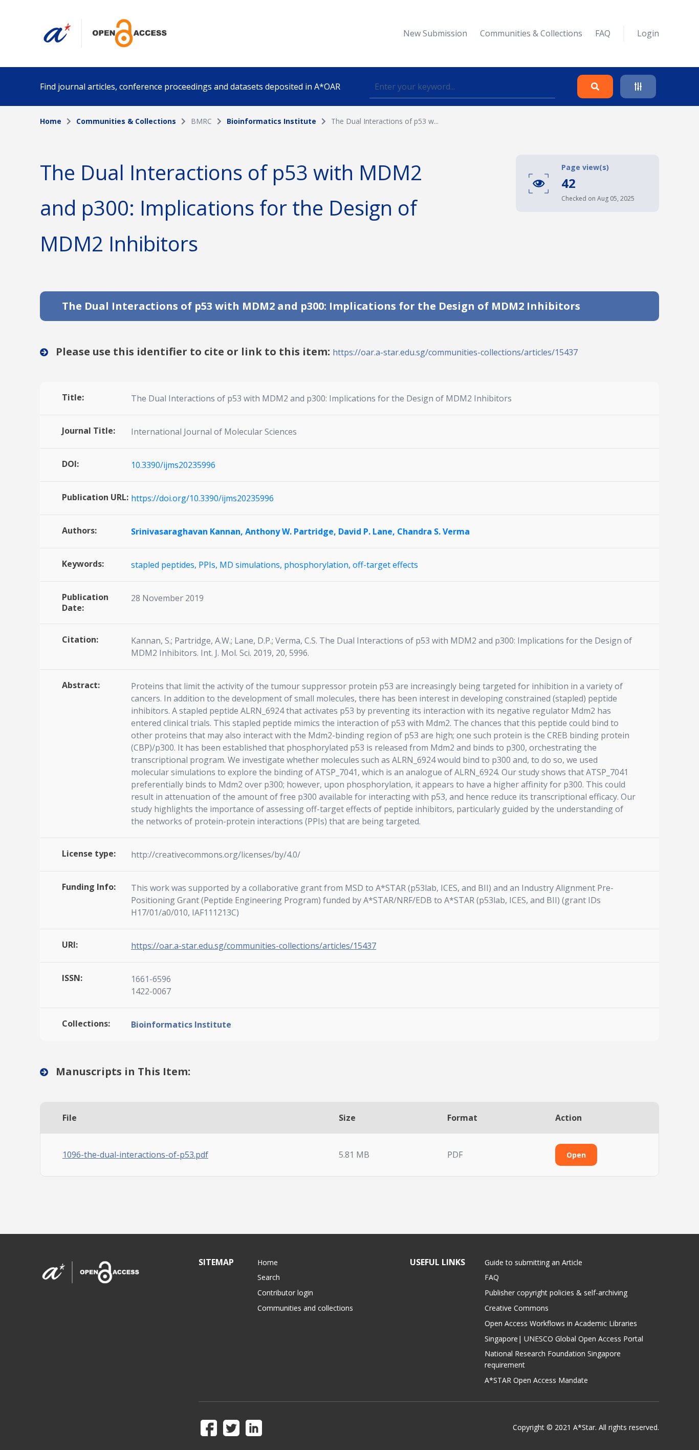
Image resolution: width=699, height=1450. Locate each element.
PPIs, (209, 564)
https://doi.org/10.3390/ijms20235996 (202, 498)
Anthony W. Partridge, (291, 531)
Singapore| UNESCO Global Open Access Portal (564, 1339)
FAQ (602, 33)
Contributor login (285, 1292)
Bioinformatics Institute (271, 121)
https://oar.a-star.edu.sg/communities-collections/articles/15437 (455, 352)
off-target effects (385, 564)
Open (576, 1155)
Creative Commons (517, 1308)
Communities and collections (305, 1308)
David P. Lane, (367, 531)
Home (50, 121)
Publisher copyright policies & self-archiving (556, 1292)
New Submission (435, 33)
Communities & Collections (531, 33)
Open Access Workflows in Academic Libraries (561, 1323)
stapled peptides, (165, 564)
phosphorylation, (318, 564)
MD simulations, (252, 564)
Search (268, 1277)
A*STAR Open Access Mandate (536, 1380)
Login (648, 33)
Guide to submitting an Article (533, 1262)
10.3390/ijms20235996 (173, 465)
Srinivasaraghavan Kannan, (188, 531)
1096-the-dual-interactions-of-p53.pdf (135, 1154)
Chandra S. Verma (433, 531)
